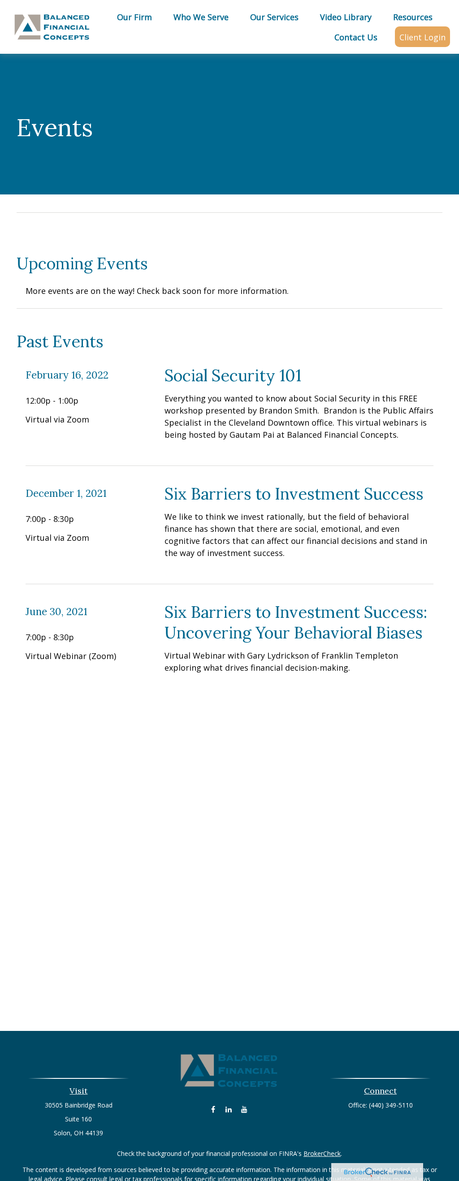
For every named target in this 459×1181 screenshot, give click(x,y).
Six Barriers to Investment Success (294, 493)
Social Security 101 (233, 375)
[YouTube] (244, 1109)
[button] (134, 16)
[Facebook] (213, 1109)
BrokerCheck (322, 1153)
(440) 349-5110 (391, 1105)
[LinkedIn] (229, 1109)
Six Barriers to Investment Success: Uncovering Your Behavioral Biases (296, 622)
